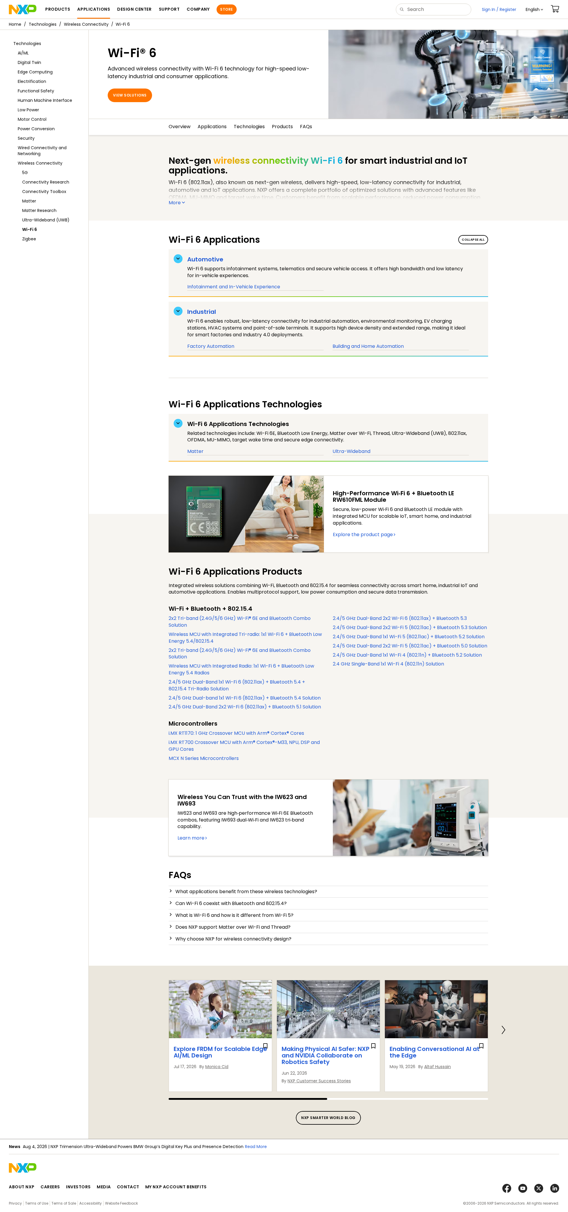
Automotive (205, 259)
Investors (78, 1187)
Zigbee (29, 239)
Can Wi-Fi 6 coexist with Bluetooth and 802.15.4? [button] (231, 903)
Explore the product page (363, 534)
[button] (534, 9)
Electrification (32, 81)
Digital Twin (29, 62)
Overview (180, 126)
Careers (50, 1187)
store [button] (226, 9)
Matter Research (39, 210)
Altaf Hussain (437, 1067)
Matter (29, 201)
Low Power (28, 110)
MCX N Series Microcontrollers (204, 758)
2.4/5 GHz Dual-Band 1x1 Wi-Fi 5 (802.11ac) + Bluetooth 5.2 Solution (409, 636)
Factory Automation (210, 346)
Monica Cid (216, 1067)
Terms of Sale (63, 1203)
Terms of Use (36, 1203)
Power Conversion (36, 129)
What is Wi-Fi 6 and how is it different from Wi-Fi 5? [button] (234, 915)
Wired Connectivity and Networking (42, 151)
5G (25, 173)
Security (26, 138)
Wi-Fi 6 (29, 229)
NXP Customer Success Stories (319, 1081)
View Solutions (130, 95)
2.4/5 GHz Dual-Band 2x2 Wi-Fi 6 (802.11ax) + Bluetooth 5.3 (400, 618)
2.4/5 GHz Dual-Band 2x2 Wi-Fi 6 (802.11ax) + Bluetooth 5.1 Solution (245, 706)
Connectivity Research (45, 182)
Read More (184, 1147)
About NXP (22, 1187)
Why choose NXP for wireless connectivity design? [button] (233, 938)
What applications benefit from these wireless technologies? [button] (246, 891)
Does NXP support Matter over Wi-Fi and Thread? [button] (233, 927)
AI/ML (23, 53)
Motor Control (32, 119)
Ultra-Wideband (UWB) (46, 220)
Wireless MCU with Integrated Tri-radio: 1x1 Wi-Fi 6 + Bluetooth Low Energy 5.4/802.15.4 (245, 637)
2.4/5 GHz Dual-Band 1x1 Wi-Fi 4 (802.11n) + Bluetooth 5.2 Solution (407, 655)
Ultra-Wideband (351, 451)
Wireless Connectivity (86, 24)
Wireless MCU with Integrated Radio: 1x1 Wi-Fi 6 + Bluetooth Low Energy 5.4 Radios (241, 669)
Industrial (201, 312)
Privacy (15, 1203)
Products (282, 126)
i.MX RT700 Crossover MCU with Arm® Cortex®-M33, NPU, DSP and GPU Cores (244, 746)
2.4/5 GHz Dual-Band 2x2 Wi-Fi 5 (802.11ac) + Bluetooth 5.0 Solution (410, 645)
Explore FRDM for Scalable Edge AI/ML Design (220, 1052)
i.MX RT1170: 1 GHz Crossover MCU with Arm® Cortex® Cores (236, 733)
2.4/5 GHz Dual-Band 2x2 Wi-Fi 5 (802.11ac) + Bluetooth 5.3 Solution (410, 627)
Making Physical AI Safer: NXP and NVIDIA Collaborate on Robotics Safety (325, 1055)
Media (104, 1187)
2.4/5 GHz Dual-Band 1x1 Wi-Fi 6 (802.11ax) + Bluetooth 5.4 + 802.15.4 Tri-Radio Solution (237, 685)
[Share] (486, 42)
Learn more (191, 838)
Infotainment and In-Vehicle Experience (233, 286)
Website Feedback (121, 1203)
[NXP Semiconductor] (22, 9)
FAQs (306, 126)
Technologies (43, 24)
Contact (128, 1187)
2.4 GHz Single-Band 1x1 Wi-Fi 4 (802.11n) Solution (388, 663)
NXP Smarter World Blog (328, 1117)
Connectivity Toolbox (44, 192)
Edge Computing (35, 72)
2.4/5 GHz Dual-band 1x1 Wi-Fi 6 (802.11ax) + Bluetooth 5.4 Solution (245, 698)
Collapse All (473, 239)
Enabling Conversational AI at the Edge (435, 1052)
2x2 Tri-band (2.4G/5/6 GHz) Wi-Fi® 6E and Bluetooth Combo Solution (240, 621)
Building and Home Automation (368, 346)
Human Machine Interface (45, 100)
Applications (212, 126)
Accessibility (90, 1203)
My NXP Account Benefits (176, 1187)
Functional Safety (36, 91)
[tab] (328, 891)
